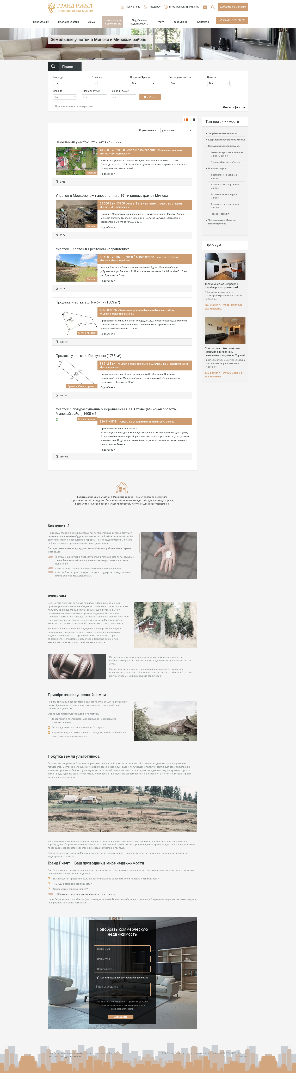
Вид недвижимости (180, 77)
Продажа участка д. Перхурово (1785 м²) (88, 356)
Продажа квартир (68, 21)
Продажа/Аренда (140, 77)
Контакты (203, 21)
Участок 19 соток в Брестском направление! (92, 249)
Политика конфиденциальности (64, 1056)
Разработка (54, 1053)
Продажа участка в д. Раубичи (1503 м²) (88, 302)
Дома (91, 21)
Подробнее (107, 173)
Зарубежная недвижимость (139, 22)
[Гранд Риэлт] (70, 8)
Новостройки (41, 21)
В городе (58, 77)
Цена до (57, 91)
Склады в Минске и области (225, 162)
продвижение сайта (72, 1053)
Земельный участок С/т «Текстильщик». (88, 142)
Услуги (161, 21)
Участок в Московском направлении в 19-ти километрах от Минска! (112, 196)
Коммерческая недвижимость (112, 22)
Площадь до (120, 91)
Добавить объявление (233, 6)
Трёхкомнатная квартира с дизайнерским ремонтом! (221, 285)
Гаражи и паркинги (220, 214)
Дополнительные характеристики (73, 106)
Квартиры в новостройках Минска (226, 139)
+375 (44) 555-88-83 (232, 20)
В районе (97, 77)
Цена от (211, 77)
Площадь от (91, 91)
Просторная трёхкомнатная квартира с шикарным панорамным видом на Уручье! (225, 352)
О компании (181, 21)
